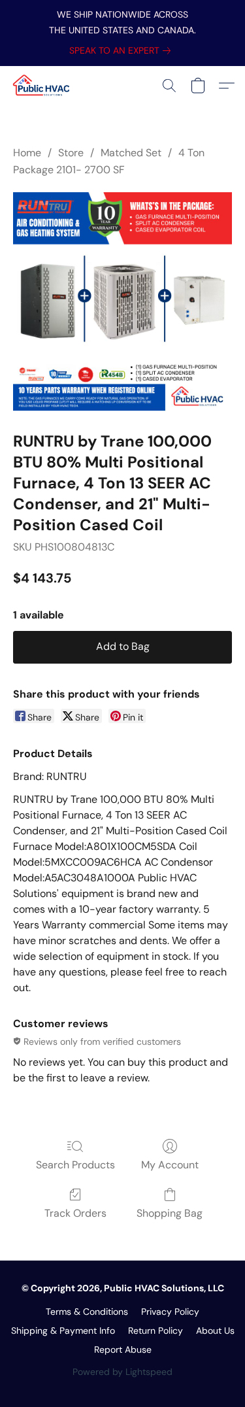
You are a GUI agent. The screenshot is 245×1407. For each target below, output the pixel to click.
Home (27, 153)
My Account (170, 1165)
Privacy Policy (170, 1311)
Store (71, 153)
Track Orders (75, 1213)
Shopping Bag (170, 1213)
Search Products (75, 1165)
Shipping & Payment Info (63, 1330)
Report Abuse (123, 1349)
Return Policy (155, 1330)
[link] (122, 50)
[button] (43, 85)
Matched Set (131, 153)
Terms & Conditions (87, 1311)
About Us (215, 1330)
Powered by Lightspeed (122, 1372)
